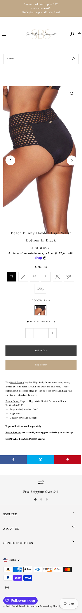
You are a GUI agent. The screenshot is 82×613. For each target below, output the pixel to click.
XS (11, 276)
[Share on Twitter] (40, 459)
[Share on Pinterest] (67, 459)
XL (57, 276)
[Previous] (10, 160)
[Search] (73, 59)
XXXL (40, 288)
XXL (69, 276)
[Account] (72, 34)
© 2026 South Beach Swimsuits (20, 606)
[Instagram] (7, 588)
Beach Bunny (12, 401)
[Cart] (79, 34)
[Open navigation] (12, 34)
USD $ (12, 560)
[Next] (72, 160)
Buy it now (41, 365)
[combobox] (41, 59)
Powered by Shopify (50, 606)
